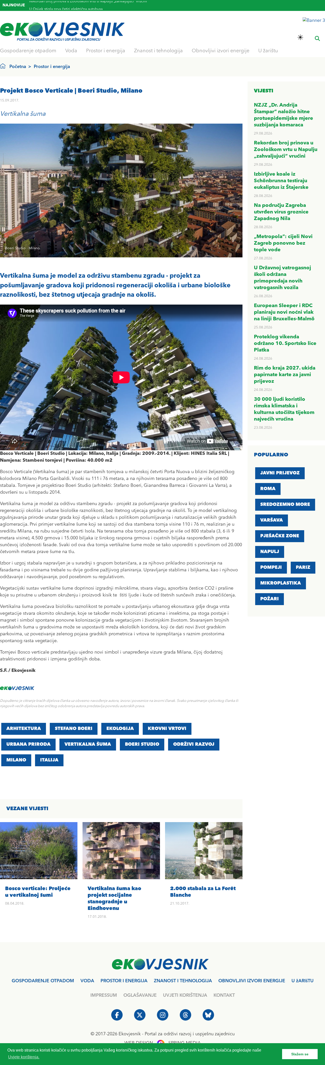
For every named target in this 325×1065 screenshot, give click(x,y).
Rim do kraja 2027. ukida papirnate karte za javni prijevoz (284, 375)
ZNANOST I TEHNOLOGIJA (183, 981)
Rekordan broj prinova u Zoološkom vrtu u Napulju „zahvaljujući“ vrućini (285, 150)
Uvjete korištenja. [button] (23, 1057)
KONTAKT (224, 995)
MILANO (16, 760)
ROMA (267, 489)
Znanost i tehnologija (158, 51)
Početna (17, 66)
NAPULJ (269, 552)
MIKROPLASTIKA (280, 583)
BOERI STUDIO (142, 744)
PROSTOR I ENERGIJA (124, 981)
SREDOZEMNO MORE (285, 504)
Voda (71, 51)
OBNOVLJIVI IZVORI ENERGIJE (251, 981)
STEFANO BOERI (73, 728)
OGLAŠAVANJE (140, 995)
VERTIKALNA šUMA (87, 744)
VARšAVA (271, 520)
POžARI (269, 599)
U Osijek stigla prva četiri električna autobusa (66, 5)
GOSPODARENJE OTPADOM (43, 981)
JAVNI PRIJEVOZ (280, 473)
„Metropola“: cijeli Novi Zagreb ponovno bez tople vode (283, 243)
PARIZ (303, 567)
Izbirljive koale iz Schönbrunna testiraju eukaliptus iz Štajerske (281, 181)
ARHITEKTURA (23, 728)
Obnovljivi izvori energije (220, 51)
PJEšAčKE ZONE (279, 536)
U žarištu (268, 51)
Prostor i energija (105, 51)
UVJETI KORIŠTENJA (185, 995)
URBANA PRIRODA (28, 744)
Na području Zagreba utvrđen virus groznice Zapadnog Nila (281, 212)
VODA (87, 981)
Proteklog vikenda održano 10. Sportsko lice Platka (285, 344)
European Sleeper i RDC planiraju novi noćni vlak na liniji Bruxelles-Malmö (284, 312)
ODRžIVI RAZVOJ (193, 744)
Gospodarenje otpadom (28, 51)
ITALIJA (49, 760)
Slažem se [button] (299, 1054)
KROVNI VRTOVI (167, 728)
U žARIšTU (302, 981)
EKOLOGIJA (120, 728)
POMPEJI (271, 567)
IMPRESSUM (103, 995)
